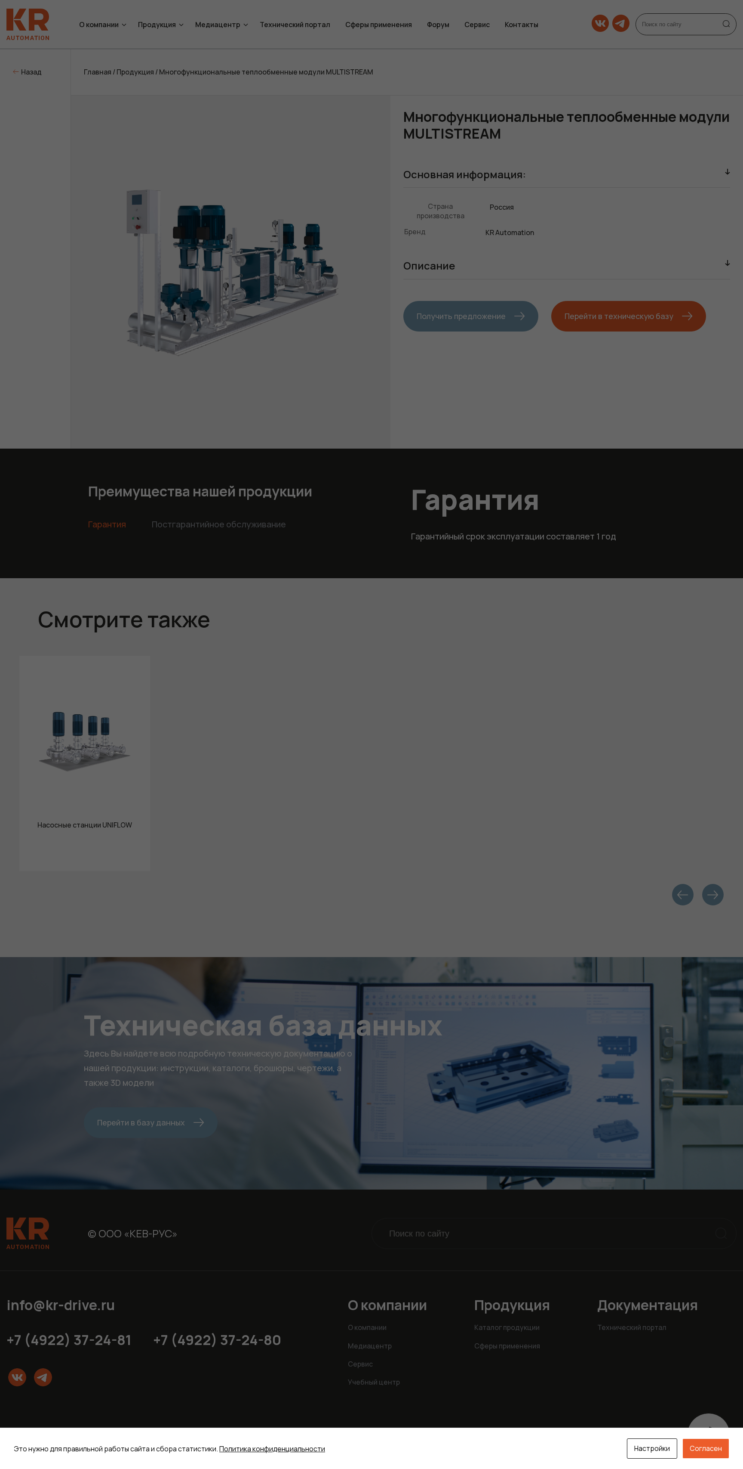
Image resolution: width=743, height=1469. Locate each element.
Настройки (652, 1448)
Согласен (706, 1448)
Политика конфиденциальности (272, 1449)
